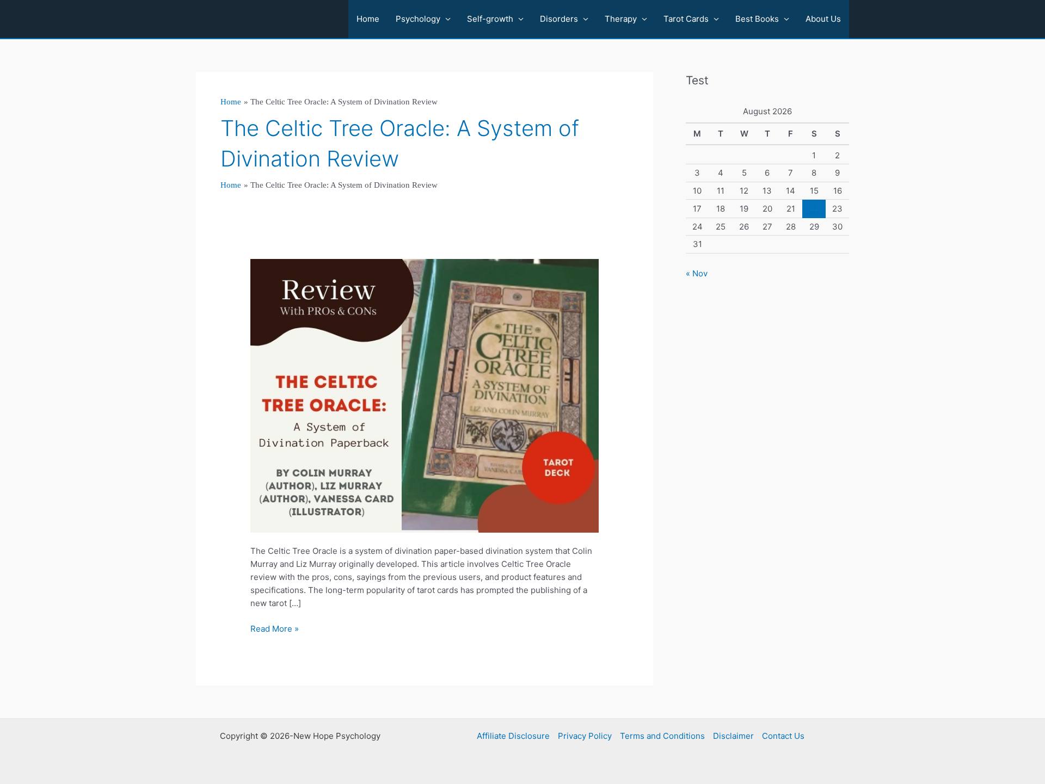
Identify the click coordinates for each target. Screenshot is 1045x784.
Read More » (274, 629)
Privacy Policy (585, 736)
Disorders (559, 19)
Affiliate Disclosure (513, 736)
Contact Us (783, 736)
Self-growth (490, 19)
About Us (823, 19)
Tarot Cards (686, 19)
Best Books (757, 19)
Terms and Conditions (662, 736)
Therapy (621, 19)
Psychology (418, 19)
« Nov (697, 273)
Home (367, 19)
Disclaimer (733, 736)
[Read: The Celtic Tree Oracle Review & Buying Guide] (424, 395)
